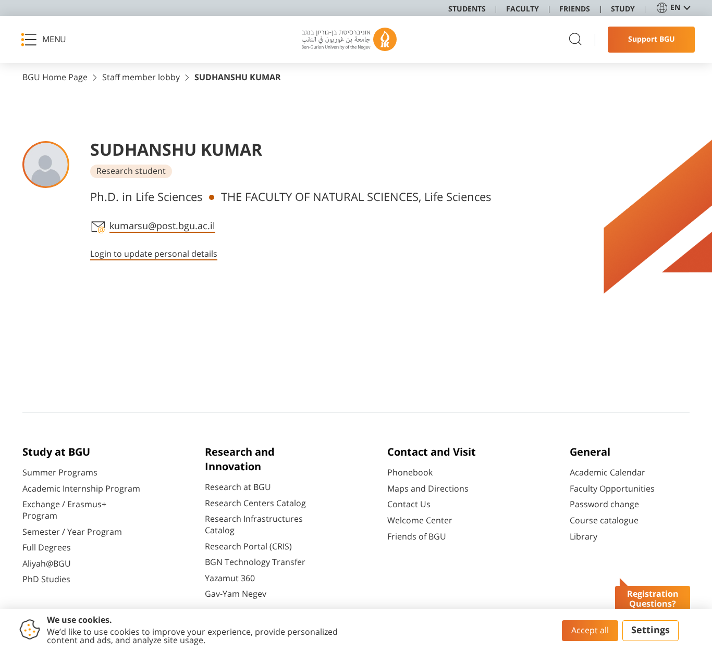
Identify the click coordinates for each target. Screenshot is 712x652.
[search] (575, 39)
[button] (46, 39)
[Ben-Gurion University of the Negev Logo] (349, 40)
